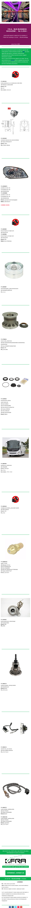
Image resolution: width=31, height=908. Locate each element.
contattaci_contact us (15, 873)
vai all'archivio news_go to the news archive (15, 866)
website (13, 60)
